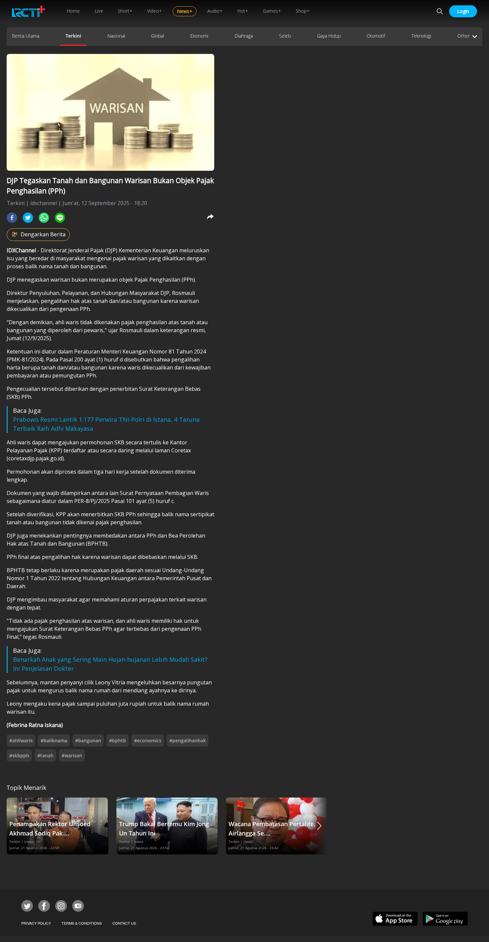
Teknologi (421, 36)
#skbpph (19, 755)
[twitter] (28, 217)
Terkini (73, 36)
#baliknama (54, 740)
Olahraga (244, 36)
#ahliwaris (21, 740)
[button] (319, 826)
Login (463, 11)
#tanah (45, 755)
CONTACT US (124, 923)
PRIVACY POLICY (36, 923)
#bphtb (117, 740)
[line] (60, 217)
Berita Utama (25, 36)
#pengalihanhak (187, 740)
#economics (147, 740)
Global (157, 36)
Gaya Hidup (329, 36)
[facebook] (12, 217)
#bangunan (88, 740)
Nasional (116, 36)
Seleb (285, 36)
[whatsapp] (44, 217)
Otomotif (376, 36)
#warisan (72, 755)
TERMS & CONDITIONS (82, 923)
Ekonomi (199, 36)
